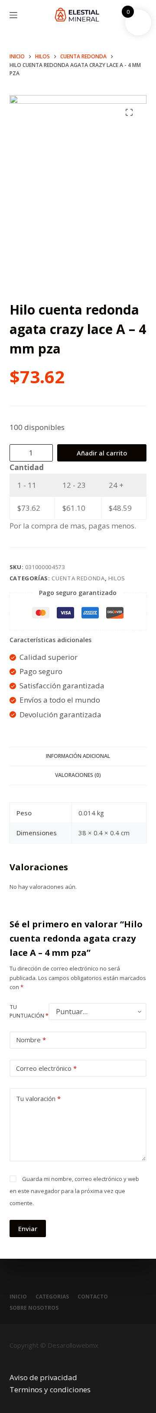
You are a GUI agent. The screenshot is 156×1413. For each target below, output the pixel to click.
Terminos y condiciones (50, 1389)
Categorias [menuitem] (52, 1296)
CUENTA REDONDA (78, 578)
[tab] (78, 756)
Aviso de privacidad (43, 1377)
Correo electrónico (46, 1068)
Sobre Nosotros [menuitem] (34, 1308)
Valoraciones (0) (78, 775)
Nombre (31, 1039)
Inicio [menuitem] (18, 1296)
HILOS (116, 578)
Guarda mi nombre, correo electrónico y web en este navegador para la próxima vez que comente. (74, 1191)
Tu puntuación (29, 1011)
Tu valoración (38, 1098)
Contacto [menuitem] (93, 1296)
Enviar (27, 1228)
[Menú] (13, 15)
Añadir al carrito (102, 453)
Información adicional (78, 756)
